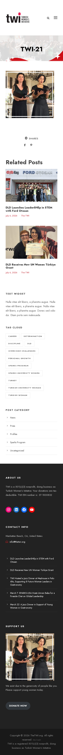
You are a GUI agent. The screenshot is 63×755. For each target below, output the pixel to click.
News (12, 417)
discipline (14, 343)
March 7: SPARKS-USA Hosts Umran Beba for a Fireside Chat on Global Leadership (32, 594)
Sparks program (18, 365)
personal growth (19, 358)
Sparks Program (17, 442)
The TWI (25, 215)
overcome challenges (22, 351)
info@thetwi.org (17, 542)
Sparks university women (24, 373)
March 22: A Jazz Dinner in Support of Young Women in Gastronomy (31, 606)
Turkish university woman (24, 387)
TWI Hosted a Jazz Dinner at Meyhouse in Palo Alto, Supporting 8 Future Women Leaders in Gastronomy (32, 581)
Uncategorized (17, 450)
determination (33, 336)
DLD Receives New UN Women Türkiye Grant (31, 266)
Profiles (13, 434)
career (12, 336)
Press (12, 425)
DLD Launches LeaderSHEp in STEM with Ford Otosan (29, 209)
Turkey (12, 380)
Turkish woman (17, 395)
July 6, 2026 (11, 215)
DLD (29, 343)
